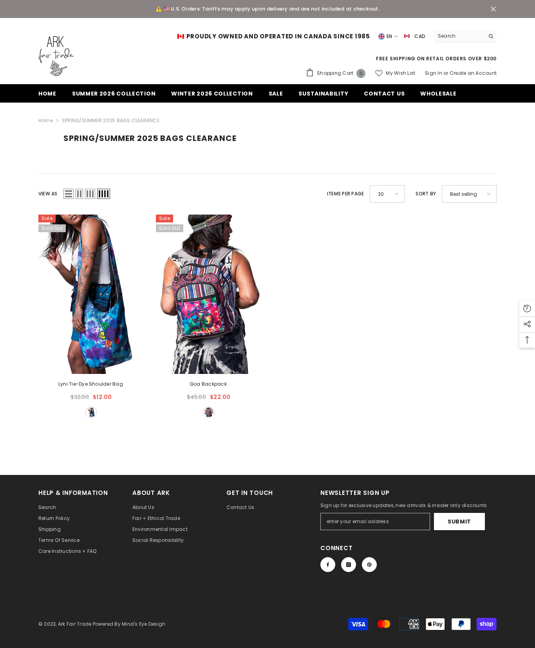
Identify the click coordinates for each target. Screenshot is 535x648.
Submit (459, 521)
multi (91, 412)
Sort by (426, 193)
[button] (68, 194)
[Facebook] (327, 564)
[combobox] (459, 36)
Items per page (345, 193)
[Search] (465, 36)
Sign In (434, 73)
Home (45, 120)
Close (493, 9)
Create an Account (473, 73)
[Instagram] (348, 564)
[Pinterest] (369, 564)
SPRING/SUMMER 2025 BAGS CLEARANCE (110, 120)
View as (48, 193)
